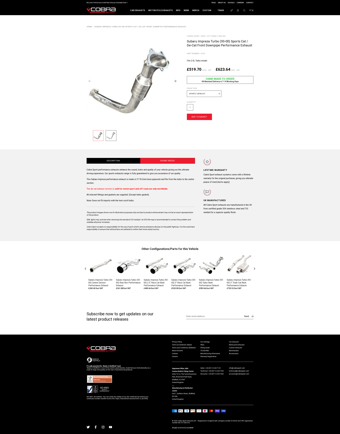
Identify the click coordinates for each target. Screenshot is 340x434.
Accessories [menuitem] (233, 354)
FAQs (214, 3)
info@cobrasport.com (237, 368)
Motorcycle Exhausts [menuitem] (237, 345)
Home (89, 27)
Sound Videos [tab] (167, 161)
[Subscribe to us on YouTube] (110, 427)
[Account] (238, 10)
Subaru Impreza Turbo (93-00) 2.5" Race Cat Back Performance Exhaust (156, 283)
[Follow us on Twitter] (88, 427)
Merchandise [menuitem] (234, 351)
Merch (195, 10)
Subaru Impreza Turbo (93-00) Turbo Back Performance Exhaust (211, 283)
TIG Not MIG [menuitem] (204, 351)
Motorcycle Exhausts (160, 10)
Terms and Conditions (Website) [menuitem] (184, 348)
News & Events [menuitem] (177, 351)
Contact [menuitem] (175, 354)
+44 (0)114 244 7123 (213, 368)
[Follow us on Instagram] (103, 427)
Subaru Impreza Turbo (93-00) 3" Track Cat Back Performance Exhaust (239, 283)
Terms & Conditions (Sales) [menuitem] (182, 345)
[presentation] (85, 269)
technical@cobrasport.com (239, 371)
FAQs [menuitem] (202, 345)
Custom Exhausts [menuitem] (235, 348)
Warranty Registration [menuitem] (208, 356)
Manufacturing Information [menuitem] (210, 354)
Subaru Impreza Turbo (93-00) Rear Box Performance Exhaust (128, 283)
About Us (222, 3)
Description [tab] (113, 161)
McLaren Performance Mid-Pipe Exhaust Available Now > (107, 3)
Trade (221, 10)
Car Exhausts (137, 10)
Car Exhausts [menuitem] (234, 342)
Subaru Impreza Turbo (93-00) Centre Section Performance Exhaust (100, 283)
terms (220, 182)
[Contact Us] (231, 10)
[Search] (244, 10)
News (186, 10)
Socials (231, 3)
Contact (249, 3)
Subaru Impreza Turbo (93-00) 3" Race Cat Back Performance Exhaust (183, 283)
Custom (207, 10)
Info (178, 10)
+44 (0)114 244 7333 (216, 371)
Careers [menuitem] (175, 356)
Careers (240, 3)
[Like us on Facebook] (95, 427)
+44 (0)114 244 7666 (216, 374)
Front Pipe (192, 88)
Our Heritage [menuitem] (205, 342)
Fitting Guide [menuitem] (205, 348)
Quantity (191, 102)
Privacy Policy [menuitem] (177, 342)
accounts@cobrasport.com (239, 374)
